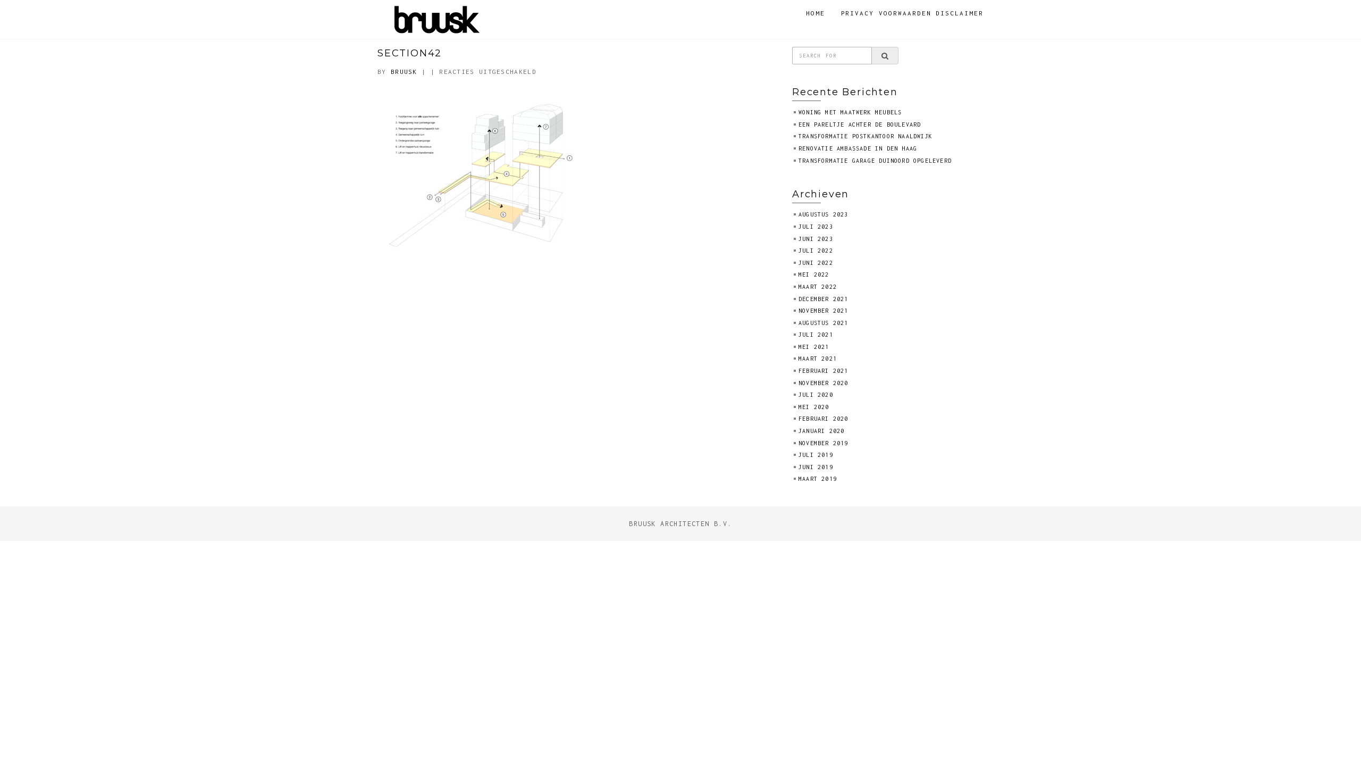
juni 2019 (816, 467)
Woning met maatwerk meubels (850, 112)
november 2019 (823, 443)
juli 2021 (816, 334)
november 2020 (823, 383)
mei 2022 (814, 274)
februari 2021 (823, 371)
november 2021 (823, 310)
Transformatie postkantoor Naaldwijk (865, 136)
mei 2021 (814, 347)
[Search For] (885, 56)
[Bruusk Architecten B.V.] (437, 18)
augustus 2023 (823, 214)
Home (815, 13)
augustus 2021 (823, 323)
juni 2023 (816, 239)
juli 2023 (816, 226)
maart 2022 (818, 287)
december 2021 (823, 299)
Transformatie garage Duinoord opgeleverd (875, 160)
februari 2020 (823, 418)
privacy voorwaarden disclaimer (912, 13)
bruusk (404, 71)
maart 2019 (818, 479)
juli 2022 (816, 250)
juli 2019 (816, 455)
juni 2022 (816, 263)
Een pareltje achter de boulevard (860, 124)
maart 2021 (818, 358)
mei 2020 (814, 407)
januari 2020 (821, 431)
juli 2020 (816, 395)
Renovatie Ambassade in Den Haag (858, 148)
